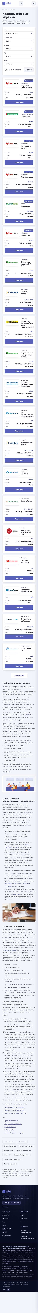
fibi (7, 3)
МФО (4, 1225)
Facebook (5, 1207)
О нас (22, 1215)
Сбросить (29, 70)
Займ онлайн (9, 1130)
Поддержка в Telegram (11, 1203)
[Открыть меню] (34, 3)
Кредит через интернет (13, 1124)
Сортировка (8, 30)
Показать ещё (19, 675)
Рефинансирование (10, 1164)
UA (4, 1289)
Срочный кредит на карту (13, 1133)
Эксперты (24, 1218)
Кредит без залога (11, 1121)
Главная (4, 10)
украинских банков (9, 950)
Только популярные (14, 70)
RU (8, 1289)
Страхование (6, 1235)
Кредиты (5, 1218)
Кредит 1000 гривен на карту (14, 1107)
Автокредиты (8, 1150)
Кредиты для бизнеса (27, 1146)
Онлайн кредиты (9, 1142)
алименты (28, 715)
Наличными (22, 1142)
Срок (6, 53)
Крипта (4, 1232)
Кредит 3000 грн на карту (12, 1159)
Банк (5, 60)
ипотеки (18, 883)
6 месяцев (16, 894)
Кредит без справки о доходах (15, 1113)
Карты (4, 1222)
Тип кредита (8, 37)
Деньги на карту (10, 1127)
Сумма (6, 45)
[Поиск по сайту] (21, 3)
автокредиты (9, 883)
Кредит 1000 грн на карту (22, 1155)
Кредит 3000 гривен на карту (15, 1110)
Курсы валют (6, 1229)
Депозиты (5, 1215)
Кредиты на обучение (24, 1150)
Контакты (24, 1222)
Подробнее (19, 102)
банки (17, 847)
